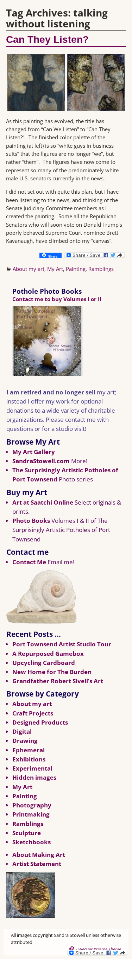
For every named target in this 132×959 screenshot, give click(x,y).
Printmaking (31, 814)
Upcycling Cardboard (43, 663)
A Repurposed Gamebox (48, 654)
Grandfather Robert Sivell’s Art (57, 681)
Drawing (25, 741)
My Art (55, 268)
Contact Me (29, 562)
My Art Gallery (33, 452)
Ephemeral (28, 750)
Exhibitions (28, 759)
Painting (76, 268)
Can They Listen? (47, 39)
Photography (31, 805)
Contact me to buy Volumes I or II (56, 298)
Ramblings (101, 268)
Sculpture (26, 833)
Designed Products (40, 722)
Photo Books (31, 521)
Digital (22, 731)
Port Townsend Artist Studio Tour (61, 644)
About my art (28, 268)
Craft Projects (32, 713)
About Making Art (38, 855)
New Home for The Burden (52, 672)
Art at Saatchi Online (42, 502)
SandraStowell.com (41, 461)
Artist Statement (36, 864)
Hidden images (34, 777)
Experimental (32, 768)
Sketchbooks (31, 842)
